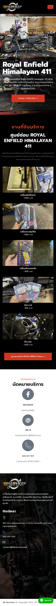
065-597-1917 (28, 456)
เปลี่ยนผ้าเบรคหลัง (28, 268)
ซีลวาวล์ (28, 305)
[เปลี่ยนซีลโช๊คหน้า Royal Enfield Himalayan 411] (28, 180)
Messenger (28, 405)
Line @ (28, 430)
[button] (28, 98)
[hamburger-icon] (50, 7)
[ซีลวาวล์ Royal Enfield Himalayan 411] (28, 290)
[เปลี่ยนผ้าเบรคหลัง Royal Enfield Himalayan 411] (28, 253)
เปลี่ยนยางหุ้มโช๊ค (28, 232)
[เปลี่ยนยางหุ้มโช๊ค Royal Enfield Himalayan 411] (28, 216)
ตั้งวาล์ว (28, 342)
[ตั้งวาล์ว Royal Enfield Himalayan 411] (28, 326)
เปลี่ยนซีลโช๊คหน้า (28, 195)
